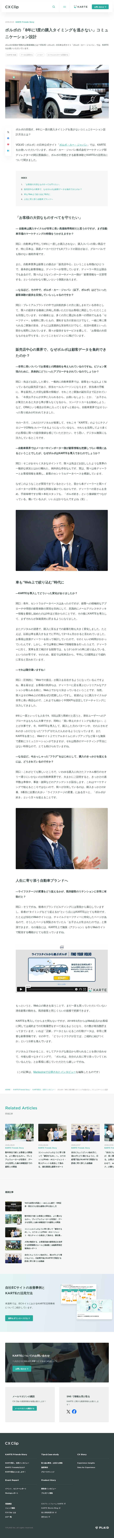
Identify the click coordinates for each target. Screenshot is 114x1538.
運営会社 (44, 1517)
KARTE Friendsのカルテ (15, 1467)
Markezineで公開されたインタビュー (54, 1072)
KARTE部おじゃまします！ (15, 1472)
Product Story (48, 1480)
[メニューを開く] (64, 6)
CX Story (82, 1454)
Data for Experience (86, 1467)
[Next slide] (109, 1132)
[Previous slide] (5, 1132)
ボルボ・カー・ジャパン (73, 144)
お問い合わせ (99, 7)
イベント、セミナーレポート (15, 1488)
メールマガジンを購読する (24, 1408)
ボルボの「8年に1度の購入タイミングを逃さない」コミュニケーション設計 (82, 1089)
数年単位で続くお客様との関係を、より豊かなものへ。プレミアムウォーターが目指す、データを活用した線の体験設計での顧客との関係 (18, 1159)
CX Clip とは (10, 1512)
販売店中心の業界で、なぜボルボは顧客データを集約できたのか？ (53, 189)
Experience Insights (86, 1463)
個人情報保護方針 (47, 1512)
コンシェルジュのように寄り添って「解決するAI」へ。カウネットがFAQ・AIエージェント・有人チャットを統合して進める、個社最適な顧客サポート (52, 1159)
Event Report (12, 1480)
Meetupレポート (11, 1493)
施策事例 (44, 1467)
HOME (7, 1089)
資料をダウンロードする (18, 1318)
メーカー (40, 55)
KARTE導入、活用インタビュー (43, 1089)
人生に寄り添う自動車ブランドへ (38, 199)
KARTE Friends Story (25, 22)
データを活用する (27, 55)
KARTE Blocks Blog (49, 1508)
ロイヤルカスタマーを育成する (58, 55)
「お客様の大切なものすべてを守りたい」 (42, 184)
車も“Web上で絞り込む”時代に (37, 194)
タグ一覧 (8, 1517)
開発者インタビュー (48, 1488)
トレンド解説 (10, 1508)
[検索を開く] (53, 6)
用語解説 (8, 1504)
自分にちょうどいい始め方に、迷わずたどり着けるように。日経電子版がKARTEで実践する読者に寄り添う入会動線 (84, 1157)
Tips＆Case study (50, 1454)
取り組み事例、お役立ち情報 (51, 1463)
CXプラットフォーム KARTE (52, 1504)
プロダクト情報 (47, 1493)
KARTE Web (11, 55)
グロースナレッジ (47, 1472)
